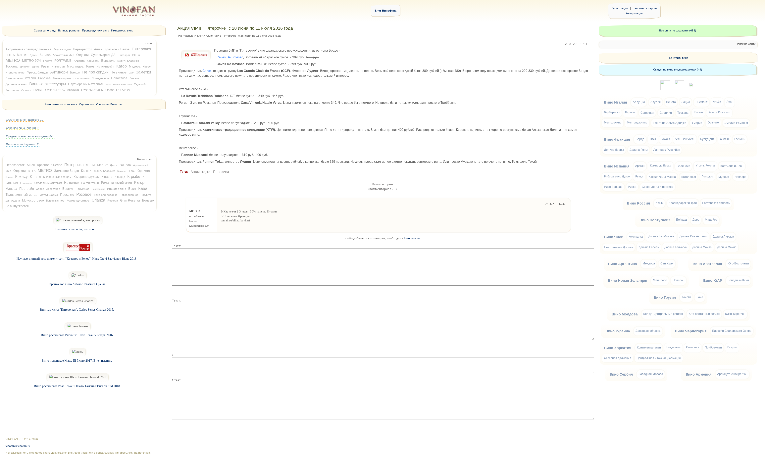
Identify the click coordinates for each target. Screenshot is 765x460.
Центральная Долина (618, 247)
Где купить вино (678, 57)
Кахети (686, 297)
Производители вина (95, 30)
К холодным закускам (48, 182)
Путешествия (14, 78)
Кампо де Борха (660, 165)
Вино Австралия (707, 264)
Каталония (688, 176)
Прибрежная (713, 347)
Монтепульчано (637, 122)
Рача (699, 297)
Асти (730, 101)
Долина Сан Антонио (693, 236)
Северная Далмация (617, 357)
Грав (653, 138)
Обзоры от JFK (92, 90)
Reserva (112, 200)
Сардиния (647, 112)
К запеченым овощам (57, 176)
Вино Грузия (665, 297)
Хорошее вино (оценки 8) (22, 127)
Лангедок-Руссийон (666, 149)
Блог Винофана (385, 10)
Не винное (119, 72)
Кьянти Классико (128, 60)
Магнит (22, 55)
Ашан (98, 49)
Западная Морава (650, 374)
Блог (200, 35)
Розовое (83, 194)
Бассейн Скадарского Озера (731, 330)
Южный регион (735, 313)
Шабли (724, 138)
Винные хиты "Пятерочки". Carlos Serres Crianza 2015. (77, 309)
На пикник (71, 182)
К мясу (21, 176)
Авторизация (634, 13)
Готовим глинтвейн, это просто (76, 229)
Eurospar (124, 55)
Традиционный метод (21, 194)
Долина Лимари (723, 236)
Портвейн (26, 188)
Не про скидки (95, 72)
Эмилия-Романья (736, 122)
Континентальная (649, 347)
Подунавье (673, 347)
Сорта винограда (45, 30)
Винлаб (45, 55)
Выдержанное (55, 200)
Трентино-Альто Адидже (669, 122)
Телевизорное (62, 78)
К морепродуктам (86, 176)
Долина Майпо (702, 247)
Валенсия (683, 165)
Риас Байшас (613, 186)
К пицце (120, 176)
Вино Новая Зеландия (627, 281)
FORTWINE (63, 60)
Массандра (75, 66)
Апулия (655, 102)
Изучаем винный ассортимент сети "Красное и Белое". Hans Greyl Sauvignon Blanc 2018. (77, 258)
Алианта (79, 60)
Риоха (632, 186)
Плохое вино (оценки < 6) (22, 144)
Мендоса (648, 263)
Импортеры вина (122, 30)
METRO (13, 60)
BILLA (136, 55)
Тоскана (12, 66)
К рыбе (133, 176)
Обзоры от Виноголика (62, 90)
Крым (45, 66)
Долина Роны (639, 149)
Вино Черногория (691, 331)
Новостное (119, 78)
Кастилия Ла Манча (662, 176)
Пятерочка (221, 171)
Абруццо (639, 102)
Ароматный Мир (63, 55)
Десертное (53, 188)
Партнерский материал (85, 84)
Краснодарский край (683, 203)
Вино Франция (617, 139)
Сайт (131, 72)
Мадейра (711, 219)
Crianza (98, 200)
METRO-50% (31, 60)
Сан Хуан (666, 263)
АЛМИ (108, 84)
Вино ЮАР (712, 281)
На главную (185, 35)
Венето (671, 102)
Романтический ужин (116, 182)
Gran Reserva (130, 200)
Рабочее (44, 78)
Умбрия (697, 122)
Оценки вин (86, 104)
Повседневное (129, 194)
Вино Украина (617, 331)
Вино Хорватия (617, 348)
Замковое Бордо (66, 170)
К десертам (26, 183)
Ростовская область (716, 203)
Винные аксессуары (47, 84)
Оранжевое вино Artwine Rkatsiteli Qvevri (77, 284)
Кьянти (86, 170)
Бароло (35, 67)
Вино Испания (617, 166)
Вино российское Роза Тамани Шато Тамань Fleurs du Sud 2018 (77, 386)
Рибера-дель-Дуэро (617, 176)
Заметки (143, 72)
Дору (695, 219)
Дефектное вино (16, 84)
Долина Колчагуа (675, 247)
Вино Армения (699, 374)
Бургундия (707, 139)
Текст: (176, 246)
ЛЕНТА (10, 55)
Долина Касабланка (661, 236)
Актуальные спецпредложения (28, 49)
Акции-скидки (200, 171)
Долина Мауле (726, 247)
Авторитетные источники (61, 104)
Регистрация (619, 8)
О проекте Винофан (109, 104)
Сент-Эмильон (684, 138)
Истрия (732, 347)
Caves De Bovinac (230, 57)
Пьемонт (701, 102)
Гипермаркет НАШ (122, 84)
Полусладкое (98, 189)
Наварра (740, 176)
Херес (147, 66)
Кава (142, 188)
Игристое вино (15, 72)
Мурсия (723, 176)
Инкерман (58, 66)
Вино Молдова (625, 314)
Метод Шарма (48, 194)
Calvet (207, 70)
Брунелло (24, 67)
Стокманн (26, 90)
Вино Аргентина (622, 264)
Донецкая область (648, 330)
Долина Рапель (649, 247)
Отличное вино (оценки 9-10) (25, 119)
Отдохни (82, 55)
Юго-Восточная (738, 263)
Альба (717, 101)
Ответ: (176, 380)
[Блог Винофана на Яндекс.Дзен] (679, 89)
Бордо (640, 139)
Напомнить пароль (645, 8)
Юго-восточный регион (704, 313)
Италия (30, 78)
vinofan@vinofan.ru (18, 445)
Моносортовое (33, 200)
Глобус (47, 60)
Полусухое (82, 188)
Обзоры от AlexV (117, 90)
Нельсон (678, 280)
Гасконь (739, 139)
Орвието (143, 170)
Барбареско (612, 112)
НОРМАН (38, 90)
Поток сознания (81, 78)
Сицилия (666, 112)
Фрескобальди (37, 72)
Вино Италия (615, 102)
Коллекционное (78, 200)
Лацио (685, 102)
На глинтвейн (105, 66)
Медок (665, 138)
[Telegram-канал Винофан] (665, 89)
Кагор (121, 66)
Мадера (134, 66)
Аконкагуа (636, 236)
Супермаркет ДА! (103, 55)
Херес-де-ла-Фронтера (657, 186)
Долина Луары (614, 149)
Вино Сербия (621, 374)
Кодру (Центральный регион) (663, 313)
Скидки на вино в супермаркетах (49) (677, 69)
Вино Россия (638, 203)
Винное (134, 78)
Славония (692, 347)
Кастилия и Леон (731, 165)
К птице (35, 176)
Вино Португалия (655, 220)
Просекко (67, 194)
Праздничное (100, 78)
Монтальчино (612, 122)
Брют (132, 188)
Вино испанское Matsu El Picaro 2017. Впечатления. (77, 360)
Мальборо (660, 280)
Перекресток (82, 49)
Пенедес (707, 176)
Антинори (59, 72)
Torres (90, 66)
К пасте (107, 176)
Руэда (639, 176)
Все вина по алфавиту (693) (677, 30)
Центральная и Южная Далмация (659, 357)
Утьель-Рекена (705, 165)
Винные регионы (69, 30)
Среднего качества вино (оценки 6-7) (30, 136)
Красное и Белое (117, 49)
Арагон (639, 165)
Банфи (75, 72)
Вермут (67, 188)
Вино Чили (613, 237)
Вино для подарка (105, 194)
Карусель (93, 60)
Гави (132, 170)
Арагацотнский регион (732, 374)
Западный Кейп (738, 280)
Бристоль (108, 60)
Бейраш (681, 219)
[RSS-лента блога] (692, 89)
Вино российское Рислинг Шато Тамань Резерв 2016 (77, 335)
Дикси (33, 55)
